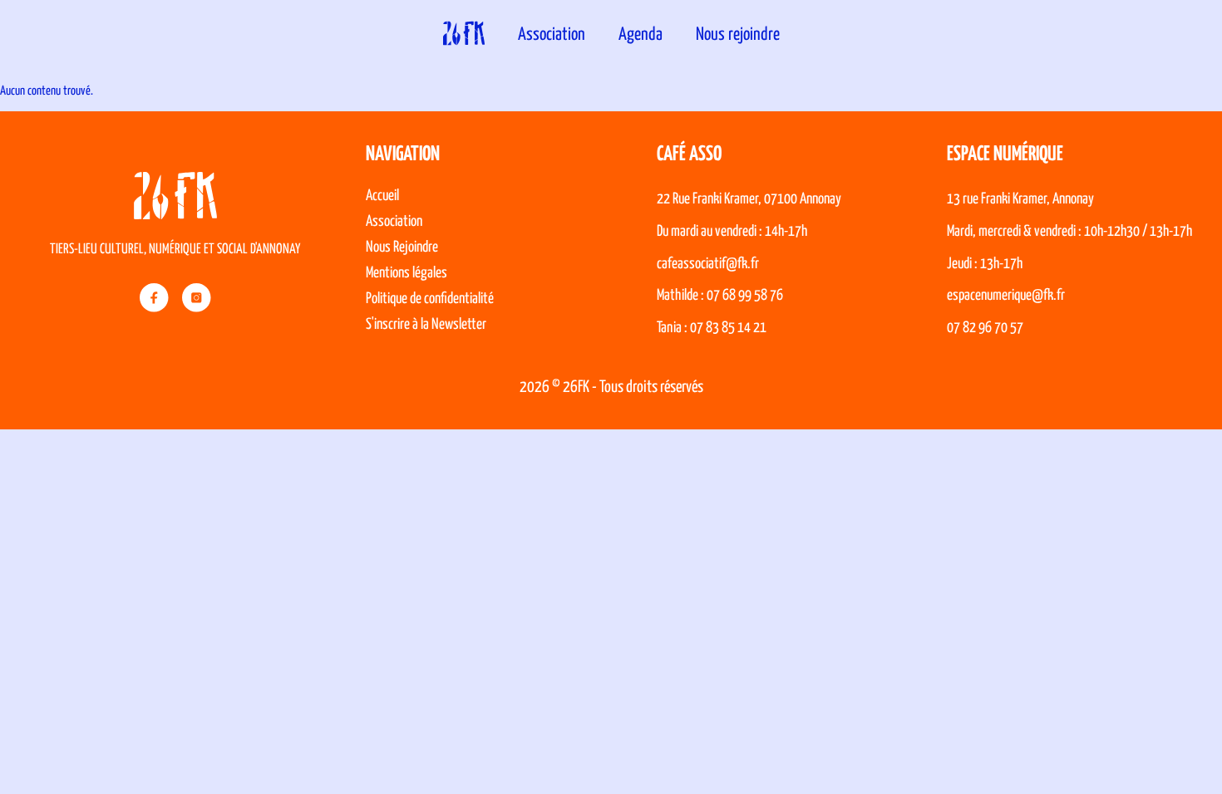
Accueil (382, 196)
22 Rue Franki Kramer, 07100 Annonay (749, 199)
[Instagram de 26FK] (196, 297)
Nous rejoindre (738, 35)
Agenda (640, 35)
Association (551, 35)
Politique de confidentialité (430, 299)
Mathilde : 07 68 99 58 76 (720, 295)
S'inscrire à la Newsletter (426, 324)
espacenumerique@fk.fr (1006, 295)
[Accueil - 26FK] (464, 35)
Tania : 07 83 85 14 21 (711, 328)
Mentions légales (406, 273)
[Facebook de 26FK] (154, 297)
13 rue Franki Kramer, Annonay (1020, 199)
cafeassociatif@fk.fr (708, 264)
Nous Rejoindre (402, 247)
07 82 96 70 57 (985, 328)
